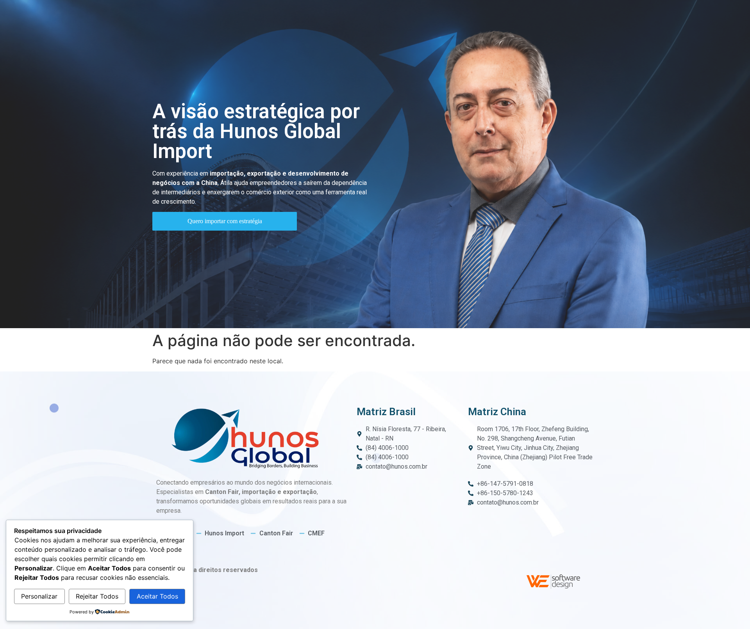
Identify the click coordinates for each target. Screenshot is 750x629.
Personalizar (39, 596)
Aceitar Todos (157, 596)
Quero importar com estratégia (225, 221)
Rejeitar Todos (97, 596)
